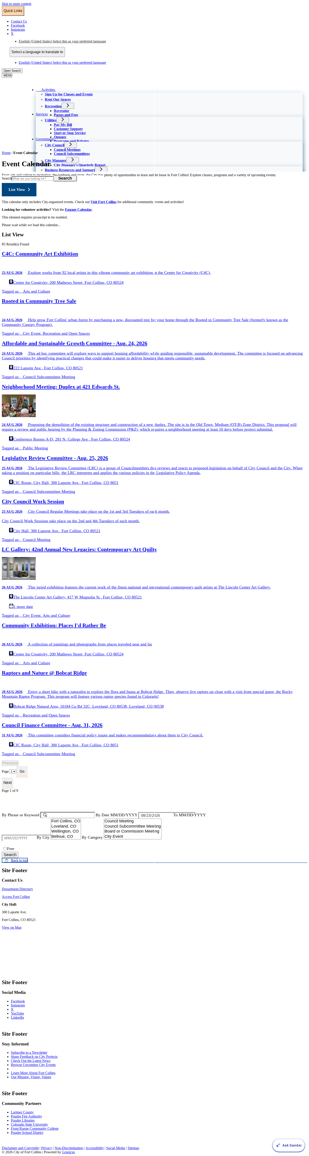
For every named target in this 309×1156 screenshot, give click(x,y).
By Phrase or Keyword (21, 815)
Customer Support (68, 129)
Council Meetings (67, 150)
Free (10, 848)
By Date (117, 815)
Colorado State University (29, 1124)
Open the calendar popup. (199, 815)
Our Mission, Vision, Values (31, 1077)
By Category (93, 837)
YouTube (22, 1013)
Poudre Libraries (23, 1120)
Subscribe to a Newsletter (29, 1052)
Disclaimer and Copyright (20, 1148)
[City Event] (132, 836)
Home (6, 153)
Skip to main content (16, 4)
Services (42, 114)
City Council (54, 145)
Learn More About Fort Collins (33, 1073)
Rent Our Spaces (58, 99)
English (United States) (62, 41)
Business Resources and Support (70, 170)
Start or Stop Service (70, 133)
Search (7, 178)
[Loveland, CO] (66, 826)
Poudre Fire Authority (26, 1116)
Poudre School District (27, 1133)
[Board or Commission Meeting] (132, 831)
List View (17, 189)
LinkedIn (22, 1017)
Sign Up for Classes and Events (69, 94)
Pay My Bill (63, 125)
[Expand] (62, 89)
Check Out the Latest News (30, 1061)
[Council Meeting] (132, 821)
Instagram (22, 1005)
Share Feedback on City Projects (34, 1057)
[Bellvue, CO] (66, 836)
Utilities (50, 120)
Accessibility (95, 1148)
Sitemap (133, 1148)
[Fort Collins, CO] (66, 821)
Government (45, 139)
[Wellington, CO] (66, 831)
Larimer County (22, 1112)
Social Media (115, 1148)
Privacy (46, 1148)
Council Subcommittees (72, 154)
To (189, 815)
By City (44, 837)
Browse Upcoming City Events (33, 1065)
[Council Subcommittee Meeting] (132, 826)
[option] (163, 41)
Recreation (53, 106)
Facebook (22, 1001)
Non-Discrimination (69, 1148)
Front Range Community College (35, 1128)
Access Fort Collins (16, 897)
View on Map (11, 927)
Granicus (68, 1152)
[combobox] (37, 52)
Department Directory (17, 889)
